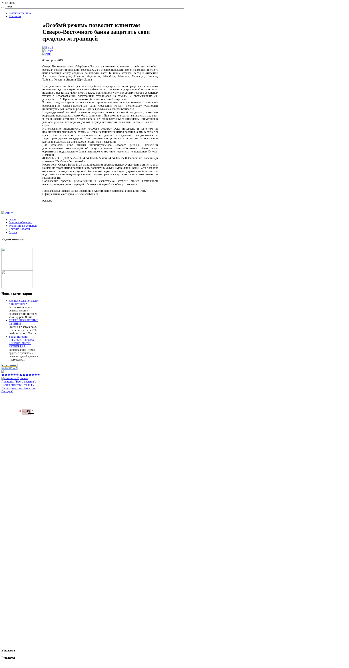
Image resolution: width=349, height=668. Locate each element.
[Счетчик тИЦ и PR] (26, 413)
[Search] (2, 7)
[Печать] (48, 50)
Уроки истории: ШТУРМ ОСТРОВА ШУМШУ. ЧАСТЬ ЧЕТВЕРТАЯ (21, 341)
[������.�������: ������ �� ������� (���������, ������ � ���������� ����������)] (20, 373)
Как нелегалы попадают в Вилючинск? (24, 302)
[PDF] (46, 54)
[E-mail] (47, 47)
